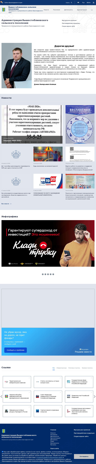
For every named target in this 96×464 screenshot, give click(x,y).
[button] (75, 141)
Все (54, 368)
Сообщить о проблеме (15, 350)
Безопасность (54, 443)
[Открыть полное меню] (91, 9)
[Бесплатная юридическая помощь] (80, 126)
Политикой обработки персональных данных (50, 457)
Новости (46, 10)
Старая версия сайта (81, 436)
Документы (53, 440)
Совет (52, 441)
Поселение (56, 10)
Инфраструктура (62, 368)
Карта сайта (54, 448)
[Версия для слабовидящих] (78, 3)
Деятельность (68, 10)
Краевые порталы (87, 368)
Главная (53, 430)
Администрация (82, 10)
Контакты (53, 445)
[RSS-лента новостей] (92, 2)
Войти (88, 2)
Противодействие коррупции (84, 433)
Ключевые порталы (74, 368)
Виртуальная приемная (82, 430)
